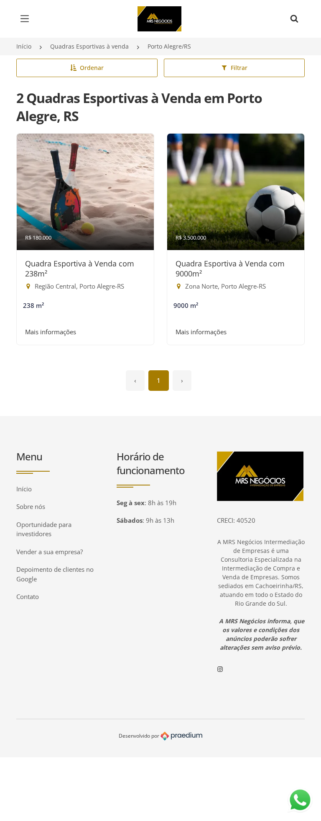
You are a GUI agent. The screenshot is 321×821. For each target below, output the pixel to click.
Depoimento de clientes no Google (55, 574)
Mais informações (50, 332)
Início (23, 46)
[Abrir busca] (294, 18)
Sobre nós (30, 506)
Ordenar (92, 68)
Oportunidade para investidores (43, 529)
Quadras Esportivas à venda (89, 46)
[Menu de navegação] (26, 18)
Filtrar (239, 68)
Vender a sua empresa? (49, 551)
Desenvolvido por (139, 735)
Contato (27, 596)
